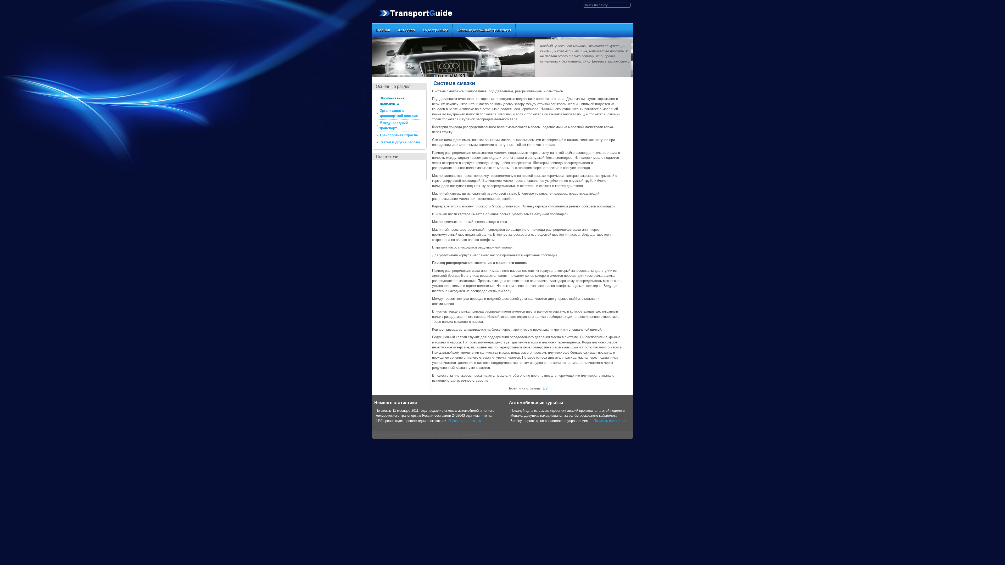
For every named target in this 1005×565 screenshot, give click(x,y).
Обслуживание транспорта (391, 100)
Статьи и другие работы (399, 142)
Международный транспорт (393, 125)
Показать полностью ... (466, 421)
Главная (383, 29)
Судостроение (435, 29)
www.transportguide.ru (416, 434)
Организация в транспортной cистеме (398, 113)
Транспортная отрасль (398, 135)
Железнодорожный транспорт (483, 29)
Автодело (406, 29)
